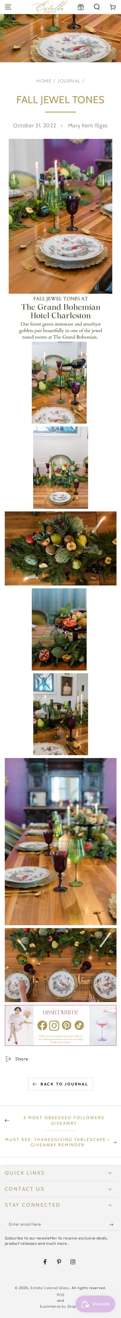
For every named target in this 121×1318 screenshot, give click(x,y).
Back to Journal (64, 1084)
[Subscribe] (112, 1224)
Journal (69, 81)
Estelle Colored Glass (49, 1287)
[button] (97, 7)
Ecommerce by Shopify (60, 1306)
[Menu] (8, 7)
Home (44, 81)
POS (60, 1294)
